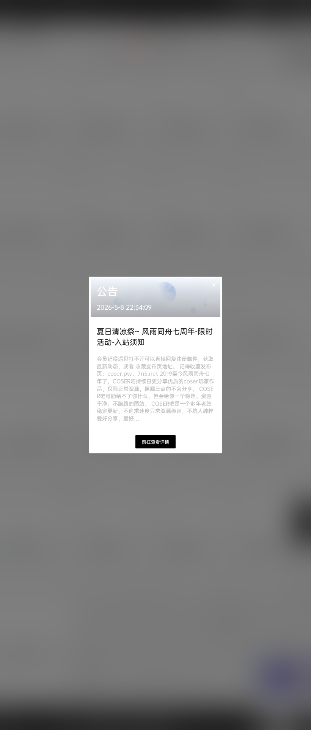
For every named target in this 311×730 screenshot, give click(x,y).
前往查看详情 (155, 442)
